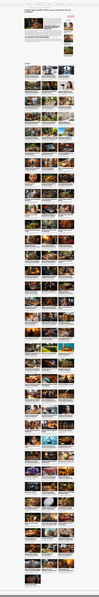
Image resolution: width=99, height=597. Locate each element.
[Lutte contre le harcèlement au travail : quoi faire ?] (49, 193)
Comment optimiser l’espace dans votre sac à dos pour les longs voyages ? (49, 77)
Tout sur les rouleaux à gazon (49, 353)
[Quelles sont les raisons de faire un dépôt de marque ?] (33, 548)
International (39, 4)
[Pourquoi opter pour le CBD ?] (33, 332)
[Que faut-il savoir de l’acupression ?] (33, 178)
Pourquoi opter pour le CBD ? (32, 338)
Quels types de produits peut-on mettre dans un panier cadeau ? (32, 277)
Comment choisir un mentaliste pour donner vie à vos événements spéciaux (49, 92)
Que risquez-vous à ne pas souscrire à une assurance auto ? (33, 462)
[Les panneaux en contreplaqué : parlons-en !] (33, 193)
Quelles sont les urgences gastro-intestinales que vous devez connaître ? (49, 401)
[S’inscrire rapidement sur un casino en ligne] (66, 517)
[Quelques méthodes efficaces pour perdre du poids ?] (49, 178)
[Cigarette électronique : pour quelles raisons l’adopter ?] (66, 548)
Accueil (25, 7)
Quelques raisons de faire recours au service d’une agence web (31, 293)
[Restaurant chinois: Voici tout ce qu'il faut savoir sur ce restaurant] (66, 440)
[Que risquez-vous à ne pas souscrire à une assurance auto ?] (33, 455)
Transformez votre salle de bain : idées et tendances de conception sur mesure (49, 108)
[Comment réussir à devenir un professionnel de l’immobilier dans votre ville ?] (33, 255)
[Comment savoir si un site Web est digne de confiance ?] (33, 162)
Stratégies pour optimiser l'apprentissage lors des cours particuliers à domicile (32, 139)
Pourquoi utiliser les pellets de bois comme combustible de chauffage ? (49, 262)
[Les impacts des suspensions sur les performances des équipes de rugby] (49, 116)
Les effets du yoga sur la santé (65, 384)
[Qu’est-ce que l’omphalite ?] (33, 471)
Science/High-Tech (59, 4)
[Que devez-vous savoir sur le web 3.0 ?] (66, 224)
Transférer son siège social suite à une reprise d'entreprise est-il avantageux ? (66, 277)
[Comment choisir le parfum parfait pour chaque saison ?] (33, 70)
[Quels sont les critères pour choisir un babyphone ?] (33, 316)
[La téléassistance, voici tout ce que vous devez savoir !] (49, 147)
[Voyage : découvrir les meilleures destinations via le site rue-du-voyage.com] (33, 239)
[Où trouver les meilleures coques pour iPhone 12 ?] (49, 162)
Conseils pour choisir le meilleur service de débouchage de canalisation (33, 108)
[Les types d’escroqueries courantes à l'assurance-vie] (49, 486)
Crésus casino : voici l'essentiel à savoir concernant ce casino (68, 44)
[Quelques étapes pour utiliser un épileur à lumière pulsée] (49, 501)
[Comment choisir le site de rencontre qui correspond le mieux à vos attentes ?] (66, 239)
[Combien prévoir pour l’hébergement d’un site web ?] (66, 286)
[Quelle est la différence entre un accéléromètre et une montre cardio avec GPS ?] (49, 316)
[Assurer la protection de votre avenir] (33, 440)
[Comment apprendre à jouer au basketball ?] (33, 424)
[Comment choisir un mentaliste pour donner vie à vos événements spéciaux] (49, 85)
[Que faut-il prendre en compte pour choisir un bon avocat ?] (66, 178)
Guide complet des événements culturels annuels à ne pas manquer (32, 123)
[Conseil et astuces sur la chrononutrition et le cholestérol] (33, 532)
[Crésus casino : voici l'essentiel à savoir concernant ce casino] (68, 38)
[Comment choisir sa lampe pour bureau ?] (49, 424)
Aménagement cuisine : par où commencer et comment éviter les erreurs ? (65, 539)
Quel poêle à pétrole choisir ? (65, 430)
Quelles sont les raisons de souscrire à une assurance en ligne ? (49, 447)
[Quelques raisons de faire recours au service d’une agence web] (33, 286)
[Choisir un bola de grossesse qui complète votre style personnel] (49, 131)
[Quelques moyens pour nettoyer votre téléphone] (49, 378)
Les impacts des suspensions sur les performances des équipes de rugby (49, 123)
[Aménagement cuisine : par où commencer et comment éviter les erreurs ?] (66, 532)
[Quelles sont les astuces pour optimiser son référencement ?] (49, 301)
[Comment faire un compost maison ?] (66, 193)
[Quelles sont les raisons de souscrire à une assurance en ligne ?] (49, 440)
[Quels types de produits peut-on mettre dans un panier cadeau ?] (33, 270)
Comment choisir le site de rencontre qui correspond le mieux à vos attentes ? (65, 246)
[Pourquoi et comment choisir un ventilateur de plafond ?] (33, 347)
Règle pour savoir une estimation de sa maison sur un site (49, 570)
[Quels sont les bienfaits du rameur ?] (66, 301)
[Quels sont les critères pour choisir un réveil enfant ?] (68, 26)
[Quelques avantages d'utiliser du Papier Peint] (49, 455)
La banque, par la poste (47, 538)
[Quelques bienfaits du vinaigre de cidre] (33, 224)
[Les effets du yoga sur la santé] (66, 378)
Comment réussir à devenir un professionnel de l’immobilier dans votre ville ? (32, 262)
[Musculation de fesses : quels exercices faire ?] (49, 224)
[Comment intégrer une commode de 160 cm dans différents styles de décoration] (66, 116)
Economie (29, 4)
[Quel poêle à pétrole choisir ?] (66, 424)
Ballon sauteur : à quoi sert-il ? (65, 461)
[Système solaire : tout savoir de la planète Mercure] (49, 363)
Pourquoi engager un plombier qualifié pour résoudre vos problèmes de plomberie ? (49, 277)
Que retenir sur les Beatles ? (49, 291)
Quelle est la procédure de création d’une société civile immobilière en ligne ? (49, 246)
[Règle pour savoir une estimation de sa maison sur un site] (49, 563)
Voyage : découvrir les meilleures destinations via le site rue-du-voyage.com (32, 246)
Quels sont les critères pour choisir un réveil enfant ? (68, 32)
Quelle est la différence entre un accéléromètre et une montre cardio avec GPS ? (49, 324)
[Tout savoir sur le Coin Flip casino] (33, 517)
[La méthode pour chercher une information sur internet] (33, 501)
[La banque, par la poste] (49, 532)
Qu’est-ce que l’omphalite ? (31, 476)
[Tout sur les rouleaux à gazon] (49, 347)
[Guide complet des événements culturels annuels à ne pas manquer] (33, 116)
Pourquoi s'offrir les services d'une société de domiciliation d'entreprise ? (65, 401)
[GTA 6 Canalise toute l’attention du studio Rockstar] (66, 563)
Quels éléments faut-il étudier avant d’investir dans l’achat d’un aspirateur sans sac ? (32, 401)
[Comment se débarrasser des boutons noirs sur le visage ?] (66, 409)
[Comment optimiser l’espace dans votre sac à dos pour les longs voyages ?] (49, 70)
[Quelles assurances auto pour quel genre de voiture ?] (66, 347)
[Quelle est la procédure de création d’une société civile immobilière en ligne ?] (49, 239)
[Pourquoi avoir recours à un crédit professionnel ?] (33, 301)
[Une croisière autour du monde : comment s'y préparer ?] (49, 409)
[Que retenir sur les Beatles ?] (49, 286)
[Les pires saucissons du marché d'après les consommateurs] (33, 378)
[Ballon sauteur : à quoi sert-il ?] (66, 455)
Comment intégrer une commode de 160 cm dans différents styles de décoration (66, 123)
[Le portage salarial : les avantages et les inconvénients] (66, 316)
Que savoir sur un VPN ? (30, 492)
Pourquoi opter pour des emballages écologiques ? (68, 56)
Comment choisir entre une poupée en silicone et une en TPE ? (66, 92)
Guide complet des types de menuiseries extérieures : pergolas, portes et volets (65, 139)
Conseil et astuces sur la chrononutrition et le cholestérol (31, 539)
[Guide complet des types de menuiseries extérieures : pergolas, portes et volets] (66, 131)
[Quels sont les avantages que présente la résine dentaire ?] (49, 471)
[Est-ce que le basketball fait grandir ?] (66, 255)
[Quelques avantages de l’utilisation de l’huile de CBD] (66, 471)
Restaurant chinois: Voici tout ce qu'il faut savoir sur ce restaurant (65, 447)
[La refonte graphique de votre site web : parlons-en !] (66, 147)
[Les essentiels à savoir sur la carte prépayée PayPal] (66, 332)
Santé (49, 4)
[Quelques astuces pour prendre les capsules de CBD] (66, 486)
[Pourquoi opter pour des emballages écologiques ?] (68, 50)
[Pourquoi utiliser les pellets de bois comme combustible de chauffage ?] (49, 255)
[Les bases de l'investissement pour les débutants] (33, 147)
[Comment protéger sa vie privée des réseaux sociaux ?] (49, 332)
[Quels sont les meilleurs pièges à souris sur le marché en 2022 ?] (33, 563)
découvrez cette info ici (41, 31)
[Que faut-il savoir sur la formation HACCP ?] (49, 548)
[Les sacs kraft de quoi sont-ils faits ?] (66, 162)
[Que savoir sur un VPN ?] (33, 486)
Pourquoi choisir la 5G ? (31, 584)
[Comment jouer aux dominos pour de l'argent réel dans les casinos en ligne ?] (66, 501)
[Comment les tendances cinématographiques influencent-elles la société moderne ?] (66, 70)
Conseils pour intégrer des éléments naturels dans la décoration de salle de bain (65, 108)
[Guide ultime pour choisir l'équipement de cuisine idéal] (33, 85)
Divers (70, 4)
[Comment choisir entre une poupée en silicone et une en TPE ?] (66, 85)
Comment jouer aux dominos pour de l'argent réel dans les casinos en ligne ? (65, 509)
